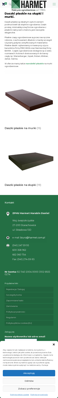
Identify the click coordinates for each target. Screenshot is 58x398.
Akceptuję (29, 373)
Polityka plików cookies (19, 394)
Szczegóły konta (14, 295)
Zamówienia (12, 306)
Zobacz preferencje (29, 388)
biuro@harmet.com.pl (32, 237)
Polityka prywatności (39, 394)
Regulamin (11, 317)
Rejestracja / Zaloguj (15, 289)
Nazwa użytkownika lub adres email (25, 336)
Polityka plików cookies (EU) (19, 323)
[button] (53, 344)
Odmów (29, 381)
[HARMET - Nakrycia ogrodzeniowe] (29, 3)
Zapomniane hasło (14, 300)
